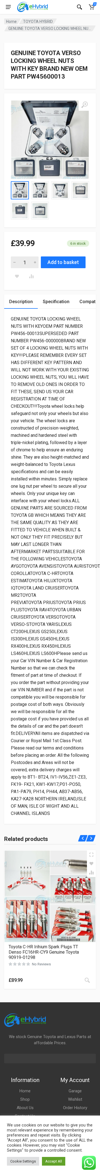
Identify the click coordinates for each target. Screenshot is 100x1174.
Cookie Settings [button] (23, 1161)
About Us (25, 1107)
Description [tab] (21, 301)
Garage (75, 1090)
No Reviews (41, 964)
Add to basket (63, 262)
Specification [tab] (56, 301)
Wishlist (75, 1099)
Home (11, 21)
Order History (75, 1107)
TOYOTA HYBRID (38, 21)
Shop (25, 1099)
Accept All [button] (53, 1161)
